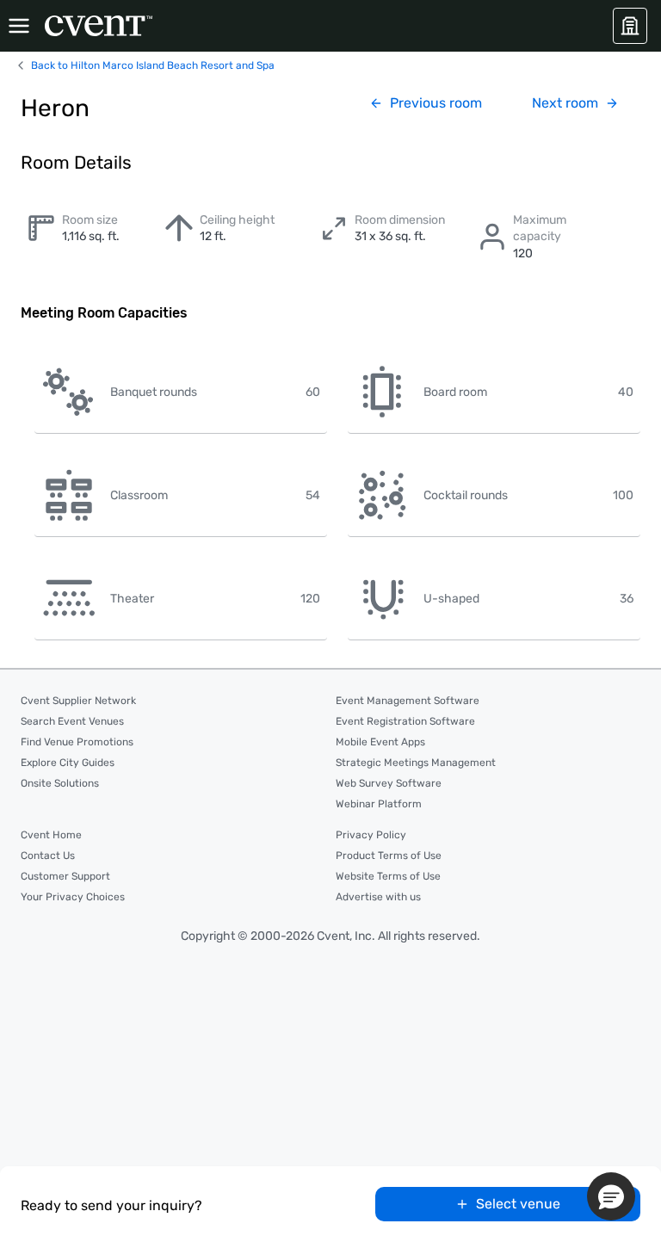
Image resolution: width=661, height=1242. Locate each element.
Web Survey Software (389, 783)
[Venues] (630, 26)
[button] (611, 1196)
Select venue (518, 1204)
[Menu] (19, 25)
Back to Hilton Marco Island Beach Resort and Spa (153, 65)
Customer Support (65, 876)
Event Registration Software (405, 721)
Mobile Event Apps (380, 742)
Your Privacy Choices (73, 897)
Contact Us (48, 856)
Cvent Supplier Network (78, 701)
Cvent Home (51, 835)
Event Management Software (407, 701)
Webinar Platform (379, 804)
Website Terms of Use (388, 876)
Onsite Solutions (60, 783)
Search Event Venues (72, 721)
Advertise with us (378, 897)
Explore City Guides (67, 763)
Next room (565, 103)
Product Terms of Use (389, 856)
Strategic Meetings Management (416, 763)
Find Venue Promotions (77, 742)
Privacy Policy (371, 835)
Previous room (436, 103)
